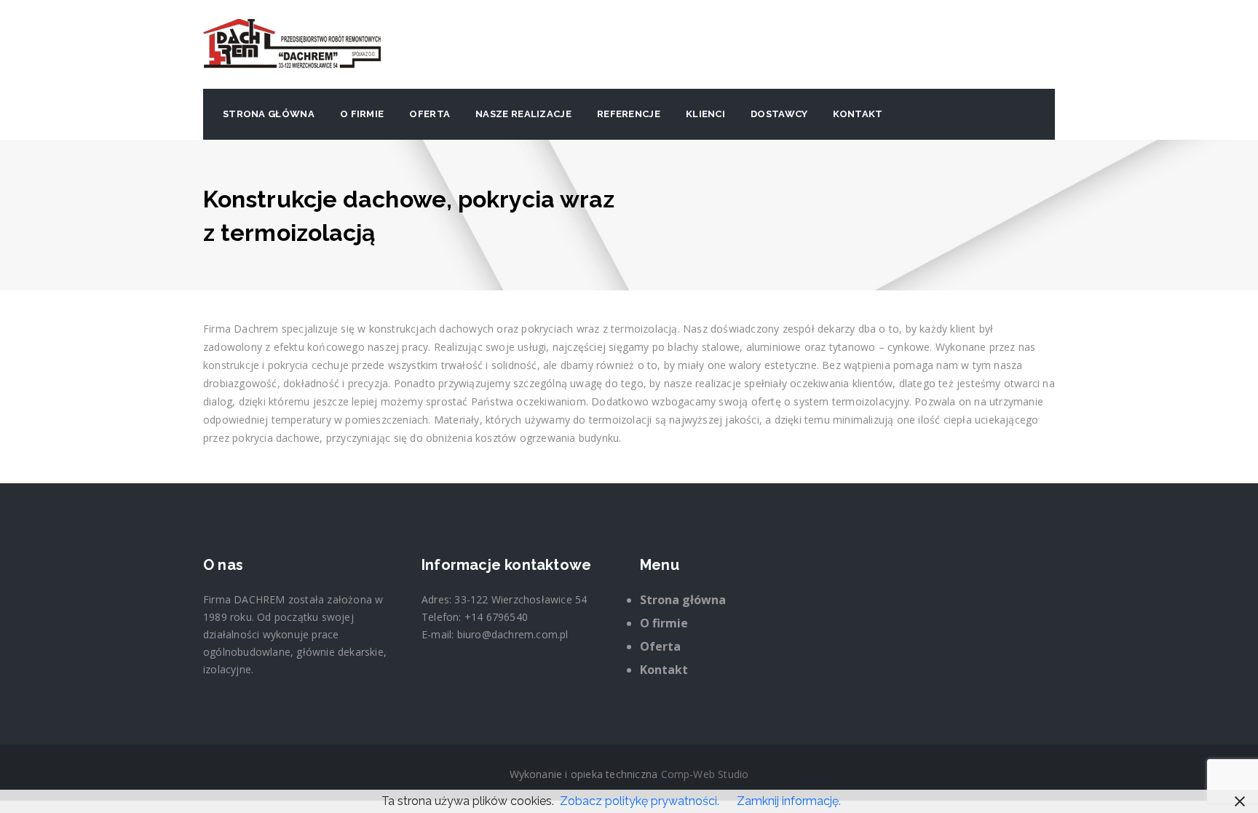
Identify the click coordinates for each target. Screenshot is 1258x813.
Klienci (705, 113)
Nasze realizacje (523, 113)
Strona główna (268, 113)
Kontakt (857, 113)
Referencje (628, 113)
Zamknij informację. (789, 801)
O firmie (362, 113)
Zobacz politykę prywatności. (639, 801)
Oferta (429, 113)
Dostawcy (779, 113)
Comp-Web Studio (705, 774)
